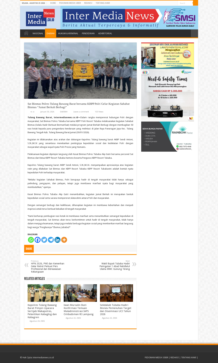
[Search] (195, 3)
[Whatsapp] (31, 240)
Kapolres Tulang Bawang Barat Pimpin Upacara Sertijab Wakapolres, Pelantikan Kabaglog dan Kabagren (42, 311)
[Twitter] (44, 240)
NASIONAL (38, 33)
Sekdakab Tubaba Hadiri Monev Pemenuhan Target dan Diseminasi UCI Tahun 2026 (115, 309)
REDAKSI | (175, 357)
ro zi (32, 112)
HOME (53, 3)
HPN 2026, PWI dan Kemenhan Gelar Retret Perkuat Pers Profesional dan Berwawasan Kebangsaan (47, 266)
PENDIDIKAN (88, 33)
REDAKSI (88, 3)
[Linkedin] (57, 240)
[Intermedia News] (109, 17)
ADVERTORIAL (105, 33)
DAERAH (50, 33)
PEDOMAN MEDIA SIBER (70, 3)
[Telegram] (51, 240)
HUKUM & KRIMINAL (68, 33)
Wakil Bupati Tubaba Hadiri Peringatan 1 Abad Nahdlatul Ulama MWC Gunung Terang (114, 265)
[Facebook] (38, 240)
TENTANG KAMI (103, 3)
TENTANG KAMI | (189, 357)
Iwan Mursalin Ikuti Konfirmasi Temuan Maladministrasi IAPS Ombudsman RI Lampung (79, 309)
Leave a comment (81, 112)
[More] (64, 240)
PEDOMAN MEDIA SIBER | (157, 357)
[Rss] (175, 3)
